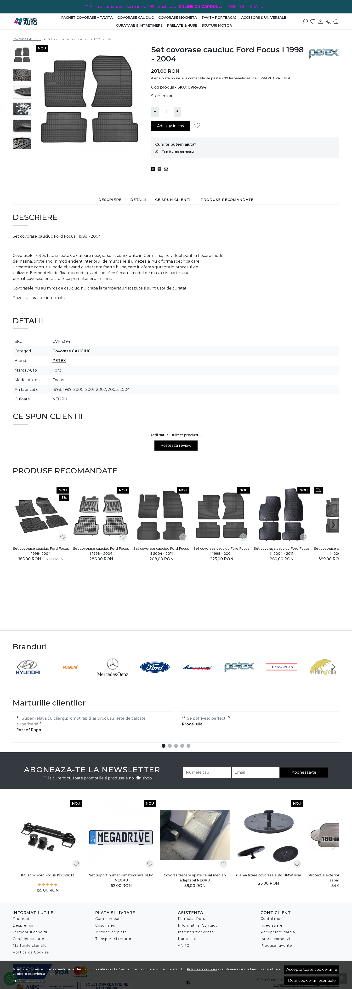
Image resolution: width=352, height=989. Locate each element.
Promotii (21, 919)
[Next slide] (22, 147)
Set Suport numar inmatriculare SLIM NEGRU (121, 877)
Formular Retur (192, 919)
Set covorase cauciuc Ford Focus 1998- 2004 (41, 551)
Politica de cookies (202, 969)
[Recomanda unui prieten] (167, 169)
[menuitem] (22, 54)
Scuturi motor (217, 25)
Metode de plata (111, 932)
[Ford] (155, 676)
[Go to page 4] (182, 746)
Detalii (138, 200)
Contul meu (272, 919)
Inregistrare (272, 925)
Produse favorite (276, 945)
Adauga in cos (170, 126)
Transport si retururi (113, 939)
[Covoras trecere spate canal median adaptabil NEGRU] (195, 835)
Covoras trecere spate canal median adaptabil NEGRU (195, 877)
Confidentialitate (28, 939)
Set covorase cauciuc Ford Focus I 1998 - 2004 (101, 551)
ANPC (183, 945)
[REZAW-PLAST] (281, 676)
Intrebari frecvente (196, 932)
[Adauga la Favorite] (198, 125)
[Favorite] (312, 21)
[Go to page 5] (188, 746)
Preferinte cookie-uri (29, 981)
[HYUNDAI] (28, 676)
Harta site (187, 939)
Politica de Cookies (31, 952)
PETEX (59, 360)
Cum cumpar (107, 919)
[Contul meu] (320, 21)
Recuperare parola (278, 932)
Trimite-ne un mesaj (178, 151)
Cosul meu (105, 925)
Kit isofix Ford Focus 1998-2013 (47, 875)
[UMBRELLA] (324, 676)
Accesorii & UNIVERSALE (263, 17)
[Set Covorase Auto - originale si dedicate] (34, 21)
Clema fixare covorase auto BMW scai (268, 875)
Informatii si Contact (197, 925)
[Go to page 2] (170, 746)
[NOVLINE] (197, 676)
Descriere (110, 200)
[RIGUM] (70, 676)
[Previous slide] (18, 667)
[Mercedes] (112, 676)
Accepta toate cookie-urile (311, 969)
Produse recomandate (227, 200)
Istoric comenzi (275, 939)
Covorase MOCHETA (177, 17)
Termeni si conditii (30, 932)
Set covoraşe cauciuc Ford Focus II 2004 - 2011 (161, 551)
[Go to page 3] (176, 746)
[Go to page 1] (163, 746)
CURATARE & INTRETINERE (139, 25)
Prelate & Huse (182, 25)
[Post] (154, 169)
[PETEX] (239, 676)
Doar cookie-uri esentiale (312, 980)
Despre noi (23, 925)
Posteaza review (176, 445)
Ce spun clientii (173, 200)
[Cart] (335, 21)
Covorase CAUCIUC (135, 17)
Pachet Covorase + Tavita (87, 17)
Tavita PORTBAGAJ (219, 17)
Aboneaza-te (304, 772)
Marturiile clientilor (30, 945)
